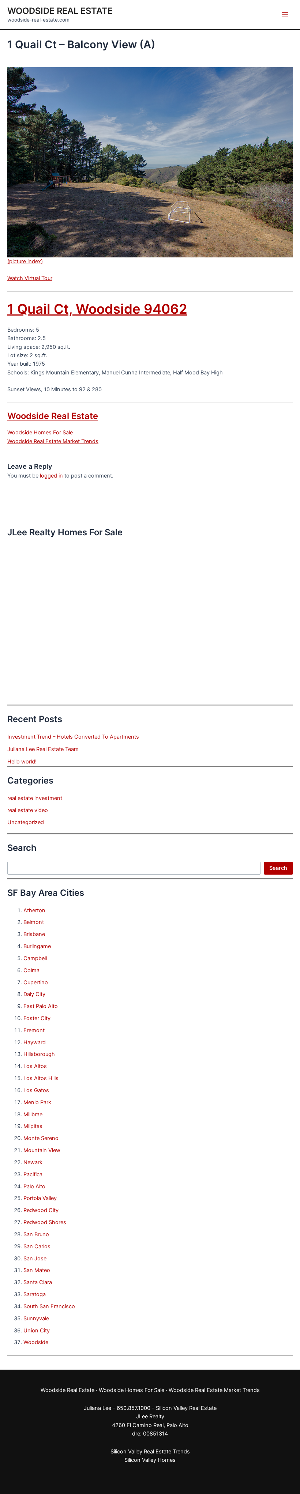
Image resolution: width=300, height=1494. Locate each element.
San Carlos (36, 1246)
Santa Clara (37, 1282)
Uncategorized (25, 822)
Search (278, 868)
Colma (31, 970)
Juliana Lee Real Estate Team (43, 749)
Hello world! (22, 761)
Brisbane (34, 934)
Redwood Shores (44, 1222)
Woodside (35, 1342)
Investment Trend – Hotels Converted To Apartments (73, 736)
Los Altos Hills (41, 1078)
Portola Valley (40, 1198)
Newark (32, 1162)
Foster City (36, 1018)
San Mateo (36, 1270)
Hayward (34, 1042)
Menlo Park (37, 1102)
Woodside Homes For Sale (40, 432)
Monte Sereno (41, 1138)
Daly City (34, 994)
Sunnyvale (36, 1318)
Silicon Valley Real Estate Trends (150, 1451)
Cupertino (35, 982)
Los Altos (35, 1066)
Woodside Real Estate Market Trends (52, 441)
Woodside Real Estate (60, 10)
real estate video (27, 810)
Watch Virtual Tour (29, 278)
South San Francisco (49, 1306)
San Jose (34, 1258)
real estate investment (34, 798)
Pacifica (32, 1174)
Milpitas (32, 1126)
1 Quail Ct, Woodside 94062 (97, 309)
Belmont (33, 922)
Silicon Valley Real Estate (186, 1408)
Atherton (34, 910)
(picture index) (25, 261)
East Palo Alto (40, 1006)
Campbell (35, 958)
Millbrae (32, 1114)
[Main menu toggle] (285, 14)
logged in (51, 475)
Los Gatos (36, 1090)
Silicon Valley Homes (150, 1460)
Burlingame (37, 946)
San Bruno (36, 1234)
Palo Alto (34, 1186)
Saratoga (34, 1294)
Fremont (34, 1030)
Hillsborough (39, 1054)
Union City (36, 1330)
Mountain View (41, 1150)
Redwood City (41, 1210)
